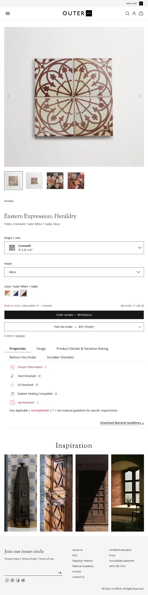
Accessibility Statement (121, 560)
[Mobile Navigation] (8, 13)
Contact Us (78, 577)
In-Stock (76, 571)
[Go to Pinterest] (12, 580)
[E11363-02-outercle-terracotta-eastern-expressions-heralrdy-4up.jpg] (13, 180)
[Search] (127, 13)
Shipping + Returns (82, 560)
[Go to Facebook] (17, 580)
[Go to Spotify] (23, 580)
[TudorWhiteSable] (23, 293)
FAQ (74, 555)
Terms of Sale (29, 558)
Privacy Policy (12, 558)
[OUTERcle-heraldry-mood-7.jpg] (76, 180)
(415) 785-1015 (117, 566)
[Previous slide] (8, 97)
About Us (77, 550)
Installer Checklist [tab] (60, 357)
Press (112, 555)
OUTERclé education (120, 550)
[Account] (134, 13)
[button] (10, 493)
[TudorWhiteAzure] (15, 293)
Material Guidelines (82, 566)
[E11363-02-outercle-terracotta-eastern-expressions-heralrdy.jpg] (34, 180)
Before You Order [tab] (23, 357)
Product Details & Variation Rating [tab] (82, 348)
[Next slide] (139, 97)
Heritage (20, 335)
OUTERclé (116, 588)
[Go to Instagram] (7, 580)
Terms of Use (46, 558)
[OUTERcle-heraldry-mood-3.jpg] (55, 180)
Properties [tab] (18, 348)
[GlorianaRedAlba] (7, 293)
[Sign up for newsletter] (33, 574)
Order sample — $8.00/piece (74, 315)
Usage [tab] (41, 348)
